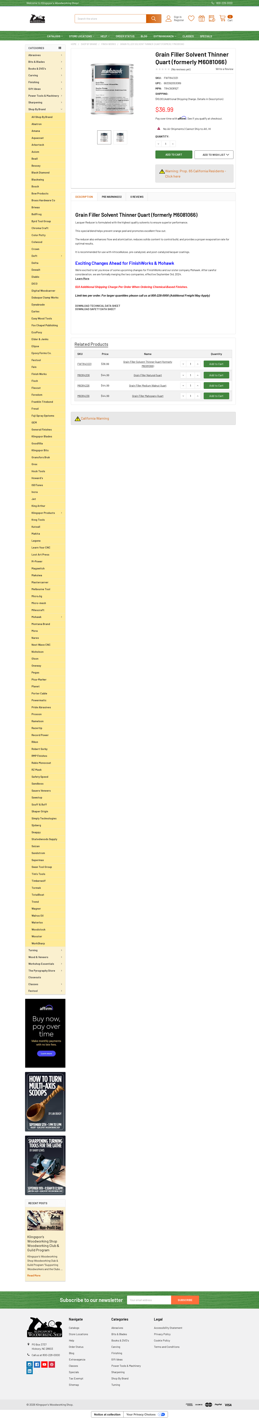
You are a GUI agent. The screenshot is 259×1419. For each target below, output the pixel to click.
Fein (34, 366)
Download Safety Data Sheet (95, 309)
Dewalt (36, 269)
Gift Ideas (34, 88)
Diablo (35, 276)
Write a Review (224, 68)
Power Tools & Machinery (43, 95)
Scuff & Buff (39, 804)
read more (34, 1275)
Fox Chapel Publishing (45, 325)
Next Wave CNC (41, 644)
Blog (144, 36)
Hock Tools (38, 471)
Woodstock (38, 929)
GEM (34, 422)
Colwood (37, 241)
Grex (34, 464)
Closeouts (34, 977)
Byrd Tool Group (41, 221)
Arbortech (38, 144)
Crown (35, 249)
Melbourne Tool (41, 589)
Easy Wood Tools (42, 318)
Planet (36, 686)
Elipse (35, 346)
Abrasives (34, 55)
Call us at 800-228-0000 (46, 1355)
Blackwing (38, 179)
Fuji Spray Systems (43, 415)
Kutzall (36, 526)
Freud (35, 408)
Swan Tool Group (42, 866)
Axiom (35, 151)
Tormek (36, 887)
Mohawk (36, 616)
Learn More (82, 278)
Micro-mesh (39, 603)
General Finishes (42, 429)
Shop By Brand (37, 109)
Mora (35, 630)
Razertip (37, 728)
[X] (37, 1371)
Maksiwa (37, 575)
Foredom (37, 394)
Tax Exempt (76, 1378)
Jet (34, 498)
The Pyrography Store (41, 970)
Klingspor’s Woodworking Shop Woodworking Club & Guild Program (43, 1243)
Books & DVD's (37, 68)
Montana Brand (41, 623)
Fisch (35, 380)
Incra (35, 491)
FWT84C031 (84, 363)
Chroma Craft (40, 228)
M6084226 (83, 385)
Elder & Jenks (40, 339)
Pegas (35, 672)
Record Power (40, 735)
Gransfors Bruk (41, 457)
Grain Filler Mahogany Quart (148, 395)
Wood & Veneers (38, 957)
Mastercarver (40, 582)
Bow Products (40, 193)
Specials (206, 36)
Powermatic (39, 700)
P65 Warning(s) (112, 196)
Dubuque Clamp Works (45, 297)
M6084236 (83, 395)
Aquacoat (38, 137)
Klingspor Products (43, 512)
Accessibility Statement (168, 1327)
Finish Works (39, 373)
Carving (33, 75)
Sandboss (38, 783)
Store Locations (80, 36)
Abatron (37, 124)
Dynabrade (38, 304)
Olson (35, 658)
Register (179, 20)
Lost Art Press (40, 554)
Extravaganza (164, 36)
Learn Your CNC (41, 547)
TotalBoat (38, 894)
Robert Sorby (39, 748)
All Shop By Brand (42, 116)
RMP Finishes (39, 755)
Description (84, 196)
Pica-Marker (39, 679)
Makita (36, 533)
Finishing (33, 82)
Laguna (36, 540)
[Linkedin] (29, 1371)
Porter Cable (39, 693)
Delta (35, 262)
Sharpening (35, 102)
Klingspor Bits (40, 450)
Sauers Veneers (41, 790)
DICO (35, 283)
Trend (35, 901)
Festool (36, 360)
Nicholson (38, 651)
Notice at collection (107, 1414)
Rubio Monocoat (41, 762)
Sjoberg (36, 825)
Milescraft (38, 610)
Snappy (36, 832)
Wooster (37, 936)
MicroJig (37, 596)
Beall (35, 158)
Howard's (37, 478)
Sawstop (37, 797)
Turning (33, 950)
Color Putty (38, 235)
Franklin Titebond (42, 401)
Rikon (35, 741)
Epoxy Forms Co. (41, 353)
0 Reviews (136, 196)
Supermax (38, 860)
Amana (36, 130)
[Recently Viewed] (214, 18)
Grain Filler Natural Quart (148, 375)
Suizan (36, 846)
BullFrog (37, 214)
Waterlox (37, 922)
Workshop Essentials (41, 963)
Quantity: (162, 136)
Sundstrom (38, 853)
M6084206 (83, 375)
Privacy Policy (162, 1334)
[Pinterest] (52, 1364)
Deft (34, 255)
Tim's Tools (38, 873)
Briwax (36, 207)
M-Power (37, 561)
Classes (188, 36)
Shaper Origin (40, 811)
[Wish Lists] (193, 18)
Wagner (36, 908)
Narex (35, 637)
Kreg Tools (38, 519)
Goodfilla (37, 443)
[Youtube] (44, 1364)
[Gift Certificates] (204, 18)
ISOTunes (37, 485)
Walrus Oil (38, 915)
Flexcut (36, 387)
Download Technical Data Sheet (97, 305)
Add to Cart (216, 363)
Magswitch (38, 568)
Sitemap (74, 1384)
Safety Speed (40, 776)
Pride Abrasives (41, 707)
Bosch (35, 186)
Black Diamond (41, 172)
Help (104, 36)
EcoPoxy (37, 332)
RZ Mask (37, 769)
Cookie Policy (162, 1340)
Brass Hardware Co (43, 200)
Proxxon (37, 714)
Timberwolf (39, 880)
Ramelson (38, 721)
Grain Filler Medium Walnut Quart (147, 385)
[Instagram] (29, 1364)
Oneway (36, 665)
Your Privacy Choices (141, 1414)
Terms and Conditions (167, 1346)
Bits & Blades (36, 61)
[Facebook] (37, 1364)
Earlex (35, 311)
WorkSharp (38, 943)
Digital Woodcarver (43, 290)
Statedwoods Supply (44, 839)
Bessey (36, 165)
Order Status (125, 36)
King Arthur (38, 505)
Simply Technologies (44, 818)
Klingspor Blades (42, 436)
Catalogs (53, 36)
